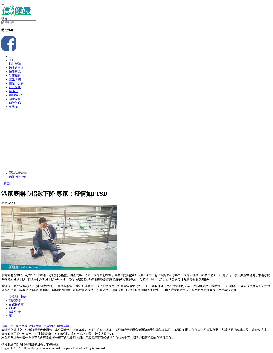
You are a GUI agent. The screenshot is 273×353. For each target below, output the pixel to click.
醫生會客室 (16, 67)
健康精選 (15, 75)
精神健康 (15, 311)
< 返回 (5, 183)
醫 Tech (13, 91)
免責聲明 (49, 326)
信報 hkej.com (17, 176)
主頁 (12, 59)
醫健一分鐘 (16, 83)
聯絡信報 (63, 326)
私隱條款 (35, 326)
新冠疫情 (15, 300)
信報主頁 (7, 326)
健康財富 (15, 99)
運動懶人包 (16, 95)
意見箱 (13, 106)
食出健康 (15, 87)
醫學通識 (15, 71)
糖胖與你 (15, 102)
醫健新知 (15, 63)
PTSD (12, 308)
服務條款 (21, 326)
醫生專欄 (15, 79)
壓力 (12, 315)
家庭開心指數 (18, 296)
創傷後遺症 (16, 304)
